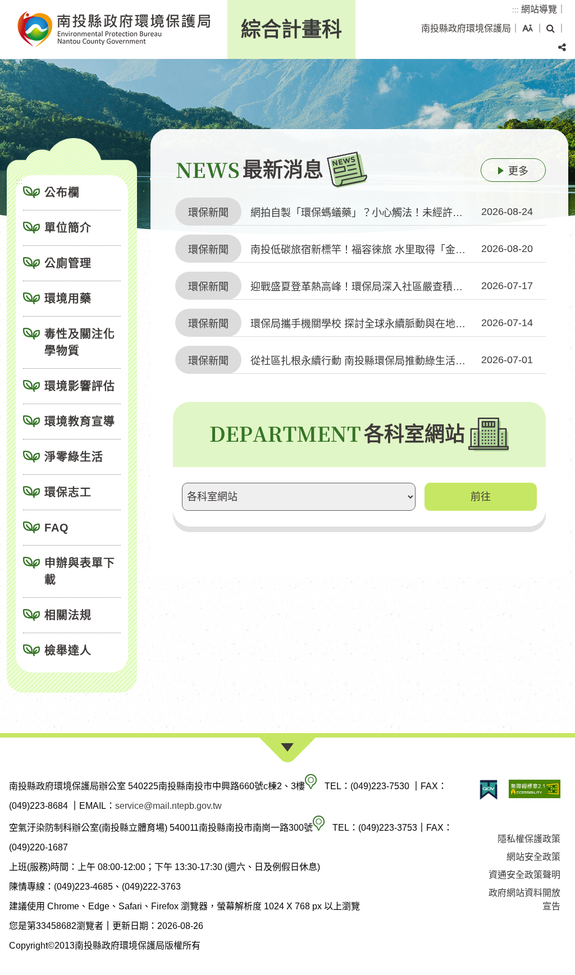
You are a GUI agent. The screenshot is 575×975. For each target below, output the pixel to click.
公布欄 (62, 192)
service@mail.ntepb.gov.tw (168, 806)
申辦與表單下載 (79, 571)
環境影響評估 (79, 386)
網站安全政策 (533, 857)
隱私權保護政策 (529, 839)
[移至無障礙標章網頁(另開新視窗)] (534, 790)
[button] (527, 28)
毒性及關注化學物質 (79, 342)
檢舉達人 (68, 650)
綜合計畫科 (291, 29)
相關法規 (68, 615)
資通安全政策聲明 (524, 875)
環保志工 (68, 492)
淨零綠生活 (73, 457)
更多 (518, 171)
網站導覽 (539, 9)
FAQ (56, 527)
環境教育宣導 (79, 421)
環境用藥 (68, 298)
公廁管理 (68, 263)
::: (515, 10)
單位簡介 (68, 228)
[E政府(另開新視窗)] (488, 790)
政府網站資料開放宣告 (524, 899)
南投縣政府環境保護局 (466, 28)
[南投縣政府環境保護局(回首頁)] (113, 29)
